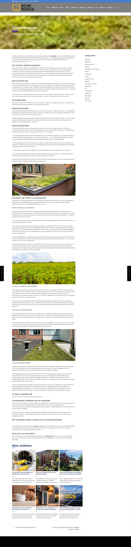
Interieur (61, 7)
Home (48, 7)
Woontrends (90, 7)
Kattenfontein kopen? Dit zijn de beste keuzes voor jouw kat (22, 508)
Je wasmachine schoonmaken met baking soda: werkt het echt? (22, 473)
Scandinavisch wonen (91, 83)
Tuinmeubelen (89, 91)
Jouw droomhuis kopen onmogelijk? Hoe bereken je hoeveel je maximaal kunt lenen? (70, 474)
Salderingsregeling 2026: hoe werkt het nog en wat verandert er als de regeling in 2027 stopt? (70, 509)
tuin (97, 7)
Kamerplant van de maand (92, 69)
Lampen (87, 76)
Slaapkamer (82, 7)
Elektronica (88, 62)
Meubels (87, 81)
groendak (53, 56)
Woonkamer (74, 7)
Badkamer (54, 7)
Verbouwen (103, 7)
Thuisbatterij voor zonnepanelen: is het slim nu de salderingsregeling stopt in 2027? (46, 509)
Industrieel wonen (89, 64)
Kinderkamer (88, 74)
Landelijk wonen (89, 79)
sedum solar (49, 436)
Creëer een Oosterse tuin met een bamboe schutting (46, 473)
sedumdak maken (38, 426)
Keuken (67, 7)
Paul (13, 36)
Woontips (110, 7)
